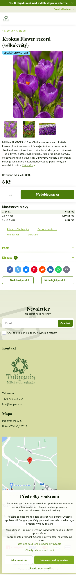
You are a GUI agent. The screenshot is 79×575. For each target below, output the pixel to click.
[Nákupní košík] (62, 18)
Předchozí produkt (20, 280)
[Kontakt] (20, 371)
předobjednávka (47, 194)
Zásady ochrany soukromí (39, 550)
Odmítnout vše (19, 560)
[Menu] (71, 18)
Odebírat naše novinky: (38, 313)
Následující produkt (55, 280)
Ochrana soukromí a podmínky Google (39, 543)
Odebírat (65, 323)
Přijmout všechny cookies (54, 560)
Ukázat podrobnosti (39, 568)
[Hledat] (53, 18)
